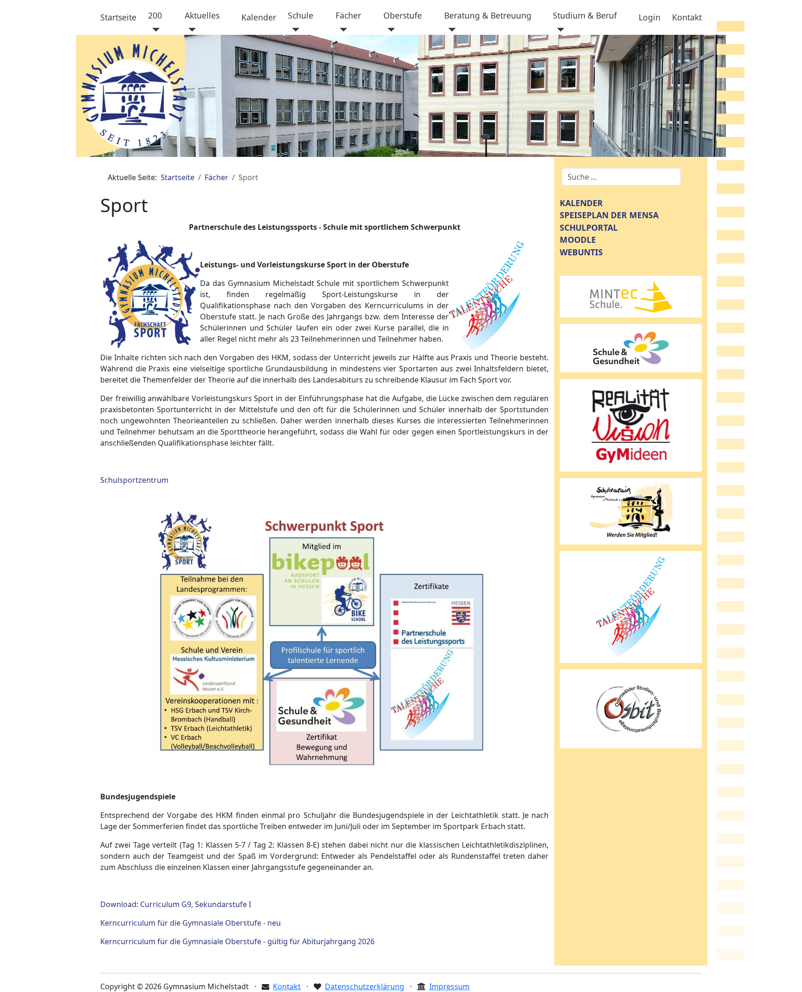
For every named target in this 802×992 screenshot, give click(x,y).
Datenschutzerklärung (364, 986)
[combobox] (621, 177)
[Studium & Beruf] (558, 30)
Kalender (258, 17)
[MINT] (631, 296)
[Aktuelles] (190, 30)
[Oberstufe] (389, 30)
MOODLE (578, 239)
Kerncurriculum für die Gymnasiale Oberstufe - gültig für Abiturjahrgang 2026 (237, 941)
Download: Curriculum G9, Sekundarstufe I (175, 904)
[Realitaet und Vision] (631, 425)
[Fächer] (341, 30)
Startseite (118, 17)
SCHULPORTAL (589, 227)
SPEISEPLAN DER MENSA (609, 214)
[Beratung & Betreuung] (450, 30)
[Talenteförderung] (631, 606)
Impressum (449, 986)
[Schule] (293, 30)
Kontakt (687, 17)
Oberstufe (402, 15)
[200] (154, 30)
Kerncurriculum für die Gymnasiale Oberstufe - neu (190, 923)
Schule (300, 15)
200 (155, 15)
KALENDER (581, 202)
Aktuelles (202, 15)
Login (649, 17)
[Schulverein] (631, 511)
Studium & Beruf (585, 15)
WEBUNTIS (581, 252)
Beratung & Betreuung (487, 15)
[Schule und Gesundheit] (631, 347)
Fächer (348, 15)
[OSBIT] (630, 708)
